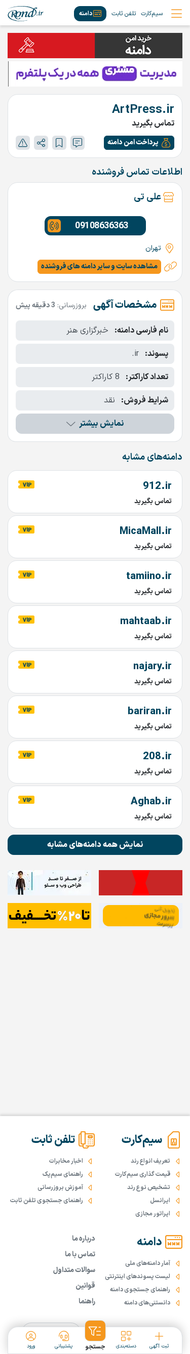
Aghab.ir (151, 801)
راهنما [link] (87, 1301)
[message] (77, 143)
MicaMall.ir (146, 531)
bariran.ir (150, 711)
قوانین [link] (85, 1286)
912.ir (157, 486)
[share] (41, 143)
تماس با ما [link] (80, 1254)
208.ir (157, 756)
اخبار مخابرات (66, 1161)
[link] (26, 13)
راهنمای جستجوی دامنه (140, 1289)
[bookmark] (59, 143)
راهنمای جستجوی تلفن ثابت (46, 1200)
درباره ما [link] (83, 1239)
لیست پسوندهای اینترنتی (137, 1276)
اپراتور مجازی (152, 1213)
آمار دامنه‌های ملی (147, 1263)
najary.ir (152, 666)
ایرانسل (160, 1200)
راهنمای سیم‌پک (63, 1174)
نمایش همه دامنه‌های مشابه (95, 845)
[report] (23, 143)
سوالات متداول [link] (74, 1270)
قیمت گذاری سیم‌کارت (142, 1174)
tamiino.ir (149, 576)
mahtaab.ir (146, 621)
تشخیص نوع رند (148, 1187)
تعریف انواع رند (150, 1161)
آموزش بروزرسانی (60, 1187)
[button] (139, 143)
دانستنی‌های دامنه (147, 1302)
